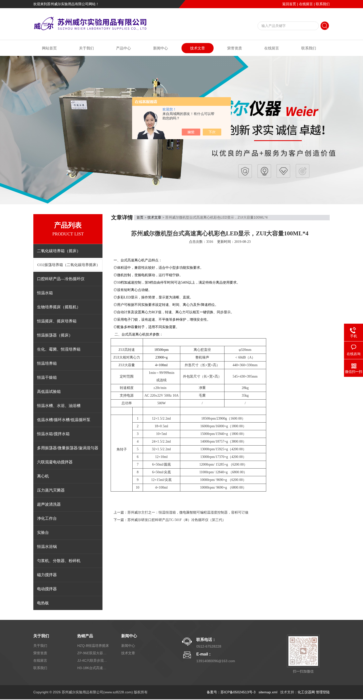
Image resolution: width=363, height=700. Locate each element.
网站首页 (49, 48)
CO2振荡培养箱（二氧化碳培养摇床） (68, 265)
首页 (140, 217)
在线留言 (306, 4)
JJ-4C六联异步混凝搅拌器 (93, 660)
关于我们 (86, 48)
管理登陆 (323, 692)
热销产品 (85, 636)
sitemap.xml (268, 692)
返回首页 (289, 4)
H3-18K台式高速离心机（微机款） (93, 668)
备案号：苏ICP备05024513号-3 (231, 692)
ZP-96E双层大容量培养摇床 (93, 653)
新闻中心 (160, 48)
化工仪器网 (306, 692)
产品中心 (123, 48)
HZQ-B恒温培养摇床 (93, 646)
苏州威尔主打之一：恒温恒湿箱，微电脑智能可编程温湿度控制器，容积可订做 (187, 512)
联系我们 (323, 4)
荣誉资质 (234, 48)
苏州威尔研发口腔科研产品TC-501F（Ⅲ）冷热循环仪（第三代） (176, 520)
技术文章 (197, 48)
